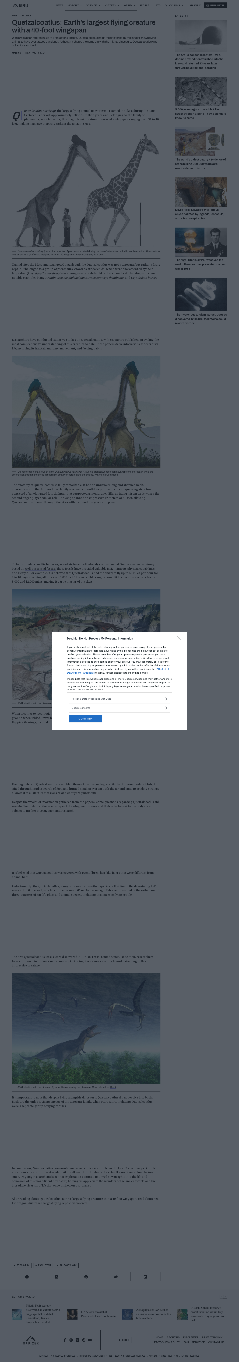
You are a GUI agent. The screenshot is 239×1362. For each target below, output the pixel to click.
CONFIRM (86, 718)
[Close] (180, 639)
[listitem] (119, 699)
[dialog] (119, 681)
